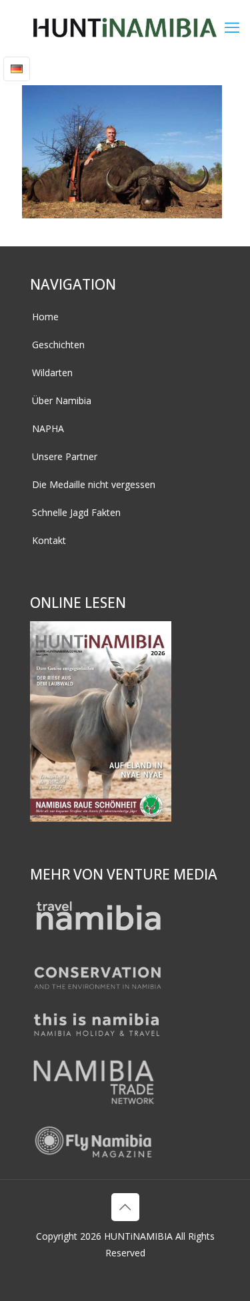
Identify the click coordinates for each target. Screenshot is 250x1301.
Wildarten (52, 372)
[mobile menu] (232, 26)
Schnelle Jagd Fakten (76, 512)
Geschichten (58, 344)
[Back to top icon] (125, 1207)
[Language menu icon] (16, 69)
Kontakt (49, 540)
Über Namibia (61, 400)
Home (45, 316)
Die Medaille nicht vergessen (93, 484)
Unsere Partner (64, 456)
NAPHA (48, 428)
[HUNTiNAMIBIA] (125, 27)
